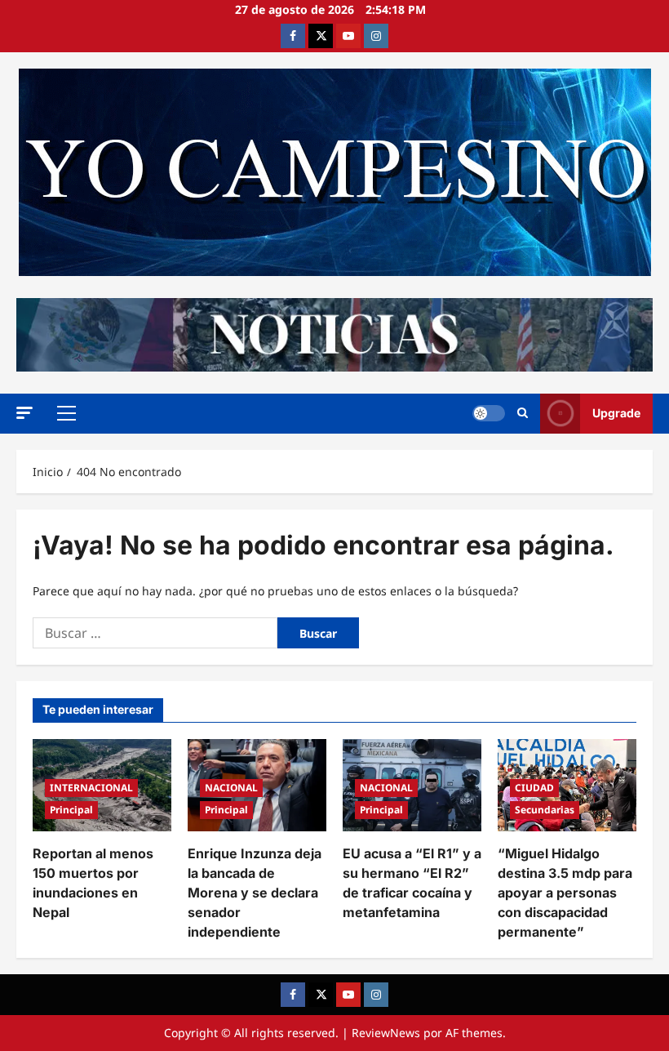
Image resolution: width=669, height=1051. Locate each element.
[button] (24, 413)
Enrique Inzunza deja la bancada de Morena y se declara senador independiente (254, 892)
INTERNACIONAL (91, 788)
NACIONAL (231, 788)
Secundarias (544, 810)
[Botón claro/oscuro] (488, 413)
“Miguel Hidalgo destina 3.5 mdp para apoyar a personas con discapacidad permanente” (565, 892)
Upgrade (616, 413)
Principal (71, 810)
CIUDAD (534, 788)
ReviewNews (386, 1032)
